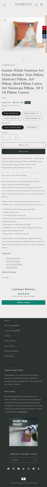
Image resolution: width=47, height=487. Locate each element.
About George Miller (12, 326)
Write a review (23, 302)
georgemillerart (20, 483)
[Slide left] (18, 59)
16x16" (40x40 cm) (11, 113)
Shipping (4, 105)
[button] (4, 4)
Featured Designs (13, 258)
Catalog (7, 336)
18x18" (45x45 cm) (31, 113)
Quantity (5, 132)
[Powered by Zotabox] (44, 41)
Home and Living (13, 261)
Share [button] (6, 278)
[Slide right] (28, 59)
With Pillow (31, 127)
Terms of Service (11, 341)
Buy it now (23, 151)
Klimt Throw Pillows (14, 264)
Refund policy (10, 346)
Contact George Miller (13, 331)
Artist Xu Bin (9, 356)
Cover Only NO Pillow (12, 127)
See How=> (23, 412)
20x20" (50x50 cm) (12, 118)
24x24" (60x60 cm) (32, 118)
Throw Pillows (12, 267)
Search (7, 320)
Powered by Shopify (31, 483)
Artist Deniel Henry (12, 351)
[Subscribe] (34, 460)
